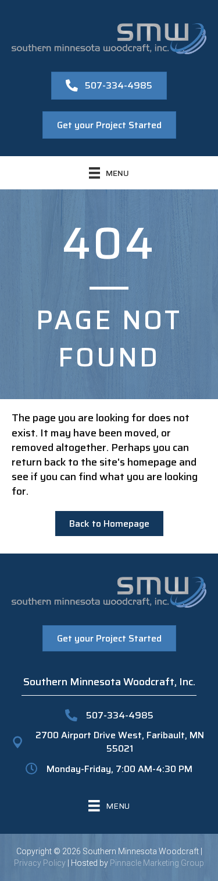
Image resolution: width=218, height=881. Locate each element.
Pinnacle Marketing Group (157, 863)
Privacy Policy (40, 863)
